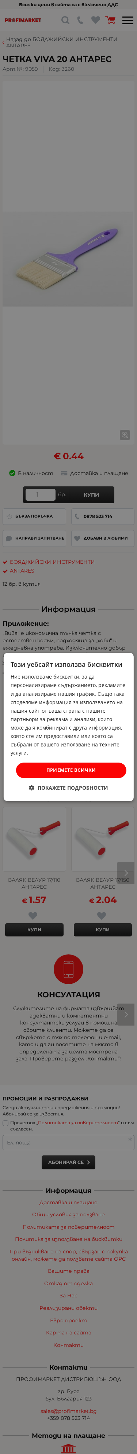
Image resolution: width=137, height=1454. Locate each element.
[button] (68, 787)
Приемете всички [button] (71, 770)
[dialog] (68, 727)
